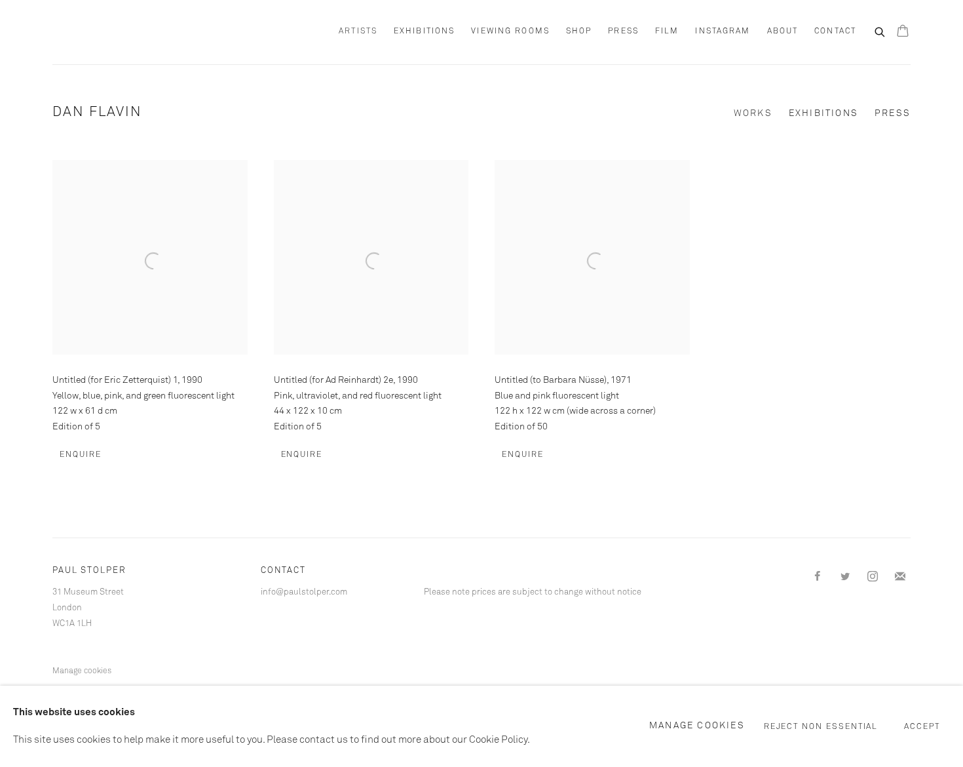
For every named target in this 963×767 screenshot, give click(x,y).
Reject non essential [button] (821, 727)
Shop (579, 31)
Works (753, 113)
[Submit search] (880, 31)
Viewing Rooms (510, 31)
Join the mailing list (900, 576)
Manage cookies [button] (81, 671)
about (783, 31)
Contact (835, 31)
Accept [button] (922, 727)
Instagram (722, 31)
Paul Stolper (124, 32)
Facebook (817, 576)
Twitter (845, 576)
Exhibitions (424, 31)
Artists (358, 31)
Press (623, 31)
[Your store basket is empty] (903, 32)
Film (667, 31)
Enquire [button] (81, 455)
